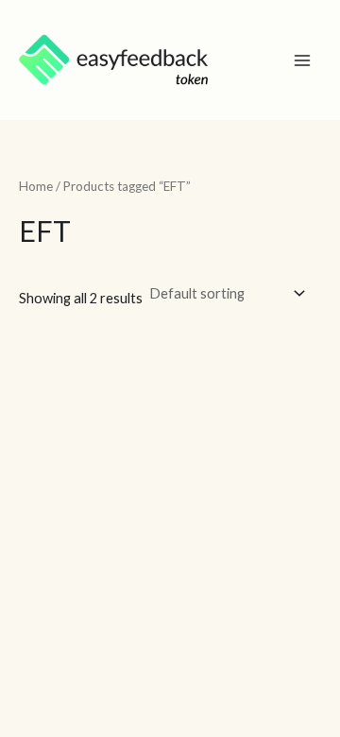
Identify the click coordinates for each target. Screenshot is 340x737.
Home (36, 186)
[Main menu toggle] (302, 59)
